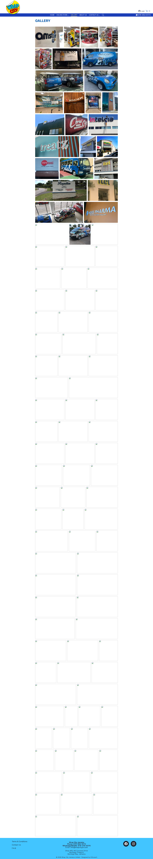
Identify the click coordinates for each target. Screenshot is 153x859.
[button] (49, 37)
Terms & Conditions (19, 841)
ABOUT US (83, 15)
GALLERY (74, 15)
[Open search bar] (103, 15)
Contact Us (16, 845)
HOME (52, 15)
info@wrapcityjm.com (79, 847)
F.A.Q (14, 848)
